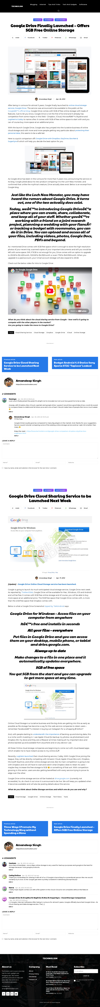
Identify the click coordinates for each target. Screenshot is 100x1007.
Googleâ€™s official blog (19, 111)
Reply (11, 411)
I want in (86, 976)
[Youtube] (16, 993)
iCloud (69, 332)
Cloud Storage (39, 332)
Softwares (61, 20)
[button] (58, 11)
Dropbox (49, 332)
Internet (48, 20)
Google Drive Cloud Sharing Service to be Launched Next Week (21, 365)
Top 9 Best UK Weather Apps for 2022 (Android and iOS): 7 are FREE (58, 989)
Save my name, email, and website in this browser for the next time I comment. (30, 468)
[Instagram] (8, 993)
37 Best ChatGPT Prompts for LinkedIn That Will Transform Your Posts (57, 973)
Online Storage (79, 332)
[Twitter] (12, 993)
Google (38, 20)
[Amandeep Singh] (36, 99)
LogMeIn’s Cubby (15, 119)
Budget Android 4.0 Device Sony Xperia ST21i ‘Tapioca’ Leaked (74, 364)
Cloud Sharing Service (23, 332)
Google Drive (60, 332)
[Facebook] (3, 993)
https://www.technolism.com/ (26, 384)
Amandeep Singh (45, 99)
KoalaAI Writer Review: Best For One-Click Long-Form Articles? (58, 981)
